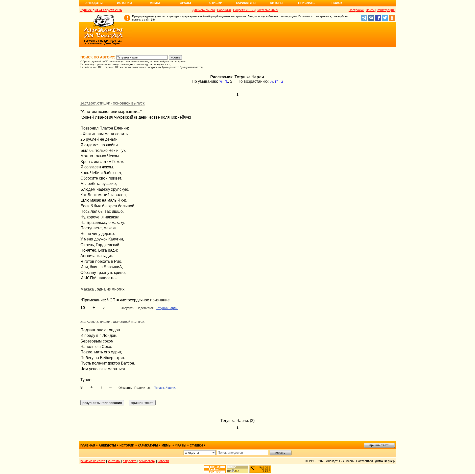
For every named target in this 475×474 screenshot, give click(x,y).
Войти (370, 10)
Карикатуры (246, 3)
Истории (124, 3)
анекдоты (107, 445)
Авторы (276, 3)
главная (87, 445)
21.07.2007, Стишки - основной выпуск (112, 322)
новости (163, 461)
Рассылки (224, 10)
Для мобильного (203, 10)
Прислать (306, 3)
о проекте (130, 461)
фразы (180, 445)
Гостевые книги (267, 10)
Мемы (155, 3)
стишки (196, 445)
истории (126, 445)
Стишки (215, 3)
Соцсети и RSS (244, 10)
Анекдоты (94, 3)
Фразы (185, 3)
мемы (166, 445)
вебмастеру (147, 461)
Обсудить (127, 308)
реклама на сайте (92, 461)
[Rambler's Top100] (215, 469)
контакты (114, 461)
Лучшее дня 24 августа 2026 (101, 10)
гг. (226, 81)
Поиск (337, 3)
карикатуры (148, 445)
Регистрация (386, 10)
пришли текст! (379, 445)
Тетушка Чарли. (167, 308)
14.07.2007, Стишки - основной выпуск (112, 103)
